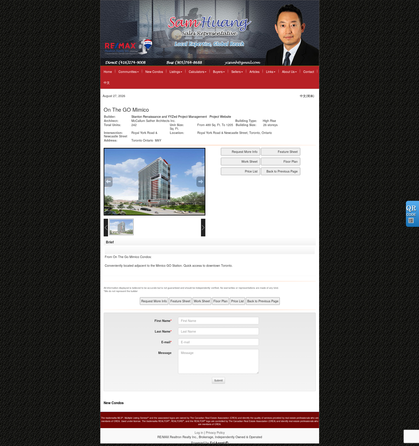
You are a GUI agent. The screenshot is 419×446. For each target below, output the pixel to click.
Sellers (236, 71)
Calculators (196, 71)
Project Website (220, 116)
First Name (162, 320)
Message (165, 352)
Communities (127, 71)
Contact (308, 71)
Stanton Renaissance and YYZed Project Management (169, 116)
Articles (254, 71)
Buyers (218, 71)
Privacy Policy (215, 432)
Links (269, 71)
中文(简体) (307, 96)
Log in (199, 432)
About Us (288, 71)
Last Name (162, 331)
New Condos (154, 71)
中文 (107, 82)
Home (108, 71)
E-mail (165, 342)
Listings (175, 71)
